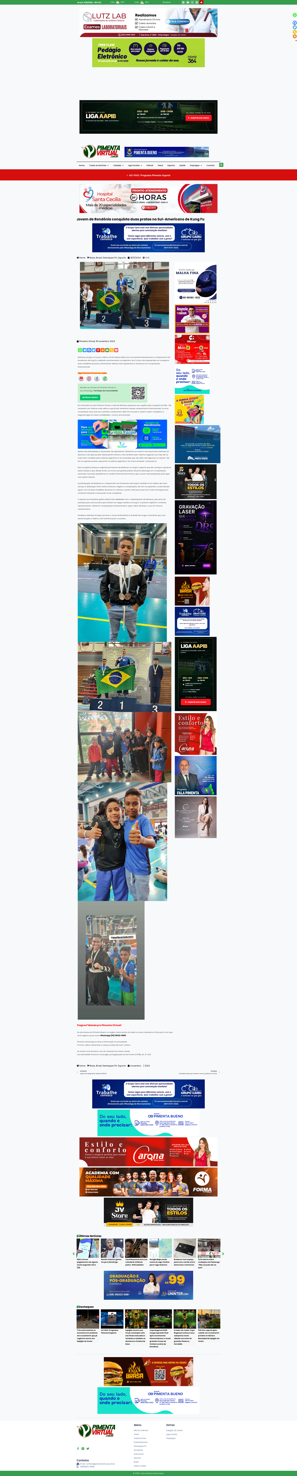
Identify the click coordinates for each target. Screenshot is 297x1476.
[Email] (107, 350)
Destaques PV (110, 257)
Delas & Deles (140, 1466)
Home (81, 165)
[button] (221, 165)
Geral (160, 165)
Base (92, 257)
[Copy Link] (112, 350)
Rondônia (138, 1450)
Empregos (195, 165)
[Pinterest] (98, 350)
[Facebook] (89, 350)
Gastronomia (140, 1438)
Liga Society (134, 165)
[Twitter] (94, 350)
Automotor (139, 1454)
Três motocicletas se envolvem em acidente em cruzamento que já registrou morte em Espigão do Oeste (87, 1335)
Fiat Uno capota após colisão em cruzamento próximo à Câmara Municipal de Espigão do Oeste (208, 1335)
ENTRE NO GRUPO (90, 397)
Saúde (182, 165)
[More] (295, 36)
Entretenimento (141, 1442)
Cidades (117, 165)
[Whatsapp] (80, 350)
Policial (150, 165)
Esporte (171, 165)
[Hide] (296, 41)
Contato (211, 165)
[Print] (103, 350)
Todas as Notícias (97, 165)
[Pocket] (116, 350)
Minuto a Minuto (141, 1430)
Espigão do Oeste (174, 1430)
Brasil (99, 257)
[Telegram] (84, 350)
